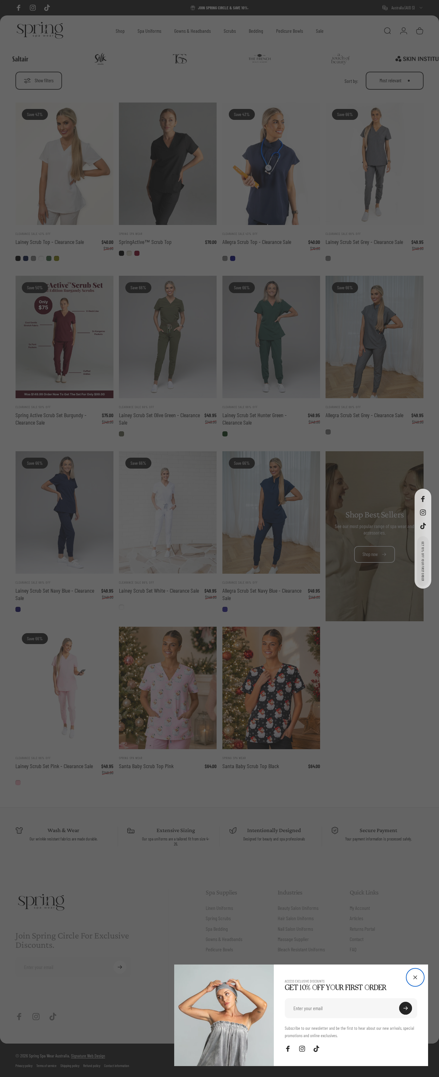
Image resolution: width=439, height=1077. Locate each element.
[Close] (415, 977)
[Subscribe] (405, 1008)
